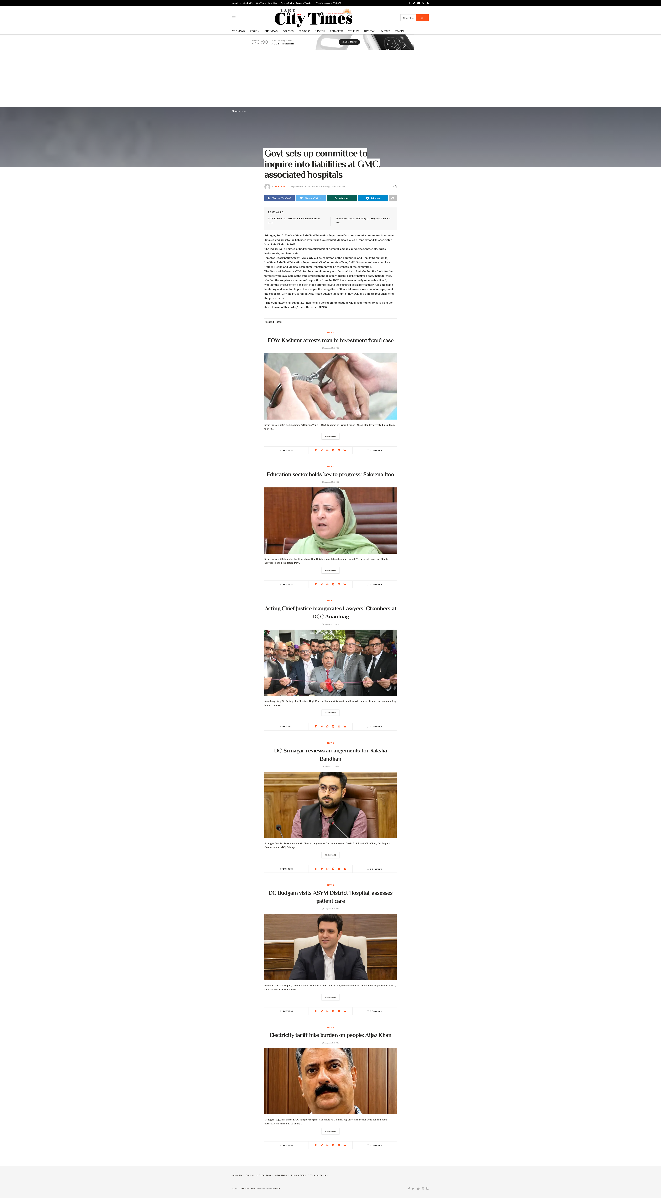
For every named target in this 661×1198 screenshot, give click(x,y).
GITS (277, 1188)
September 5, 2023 (300, 186)
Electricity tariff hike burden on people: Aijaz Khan (330, 1035)
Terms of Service (304, 3)
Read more (330, 436)
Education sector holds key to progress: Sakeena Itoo (330, 474)
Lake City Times (247, 1188)
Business (304, 31)
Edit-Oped (336, 31)
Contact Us (248, 3)
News (243, 111)
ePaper (400, 31)
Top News (238, 31)
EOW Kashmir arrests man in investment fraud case (331, 340)
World (385, 31)
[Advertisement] (330, 81)
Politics (288, 31)
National (370, 31)
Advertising (273, 3)
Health (320, 31)
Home (235, 111)
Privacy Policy (287, 3)
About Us (236, 3)
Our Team (261, 3)
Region (254, 31)
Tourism (353, 31)
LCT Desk (280, 186)
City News (271, 31)
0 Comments (376, 450)
